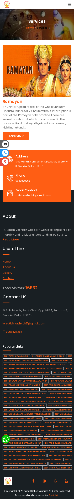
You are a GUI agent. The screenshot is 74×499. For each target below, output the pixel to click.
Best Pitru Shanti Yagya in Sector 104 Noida (26, 360)
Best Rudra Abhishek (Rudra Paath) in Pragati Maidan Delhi (33, 368)
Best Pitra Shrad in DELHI (16, 356)
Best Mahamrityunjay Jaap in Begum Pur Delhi (26, 372)
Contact (8, 278)
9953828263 (13, 332)
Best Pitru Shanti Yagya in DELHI (48, 356)
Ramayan (12, 101)
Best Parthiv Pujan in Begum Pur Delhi (22, 377)
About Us (9, 267)
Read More (11, 239)
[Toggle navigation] (69, 4)
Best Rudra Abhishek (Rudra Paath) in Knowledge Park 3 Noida (35, 364)
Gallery (7, 273)
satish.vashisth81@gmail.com (25, 323)
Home (30, 27)
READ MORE (15, 135)
